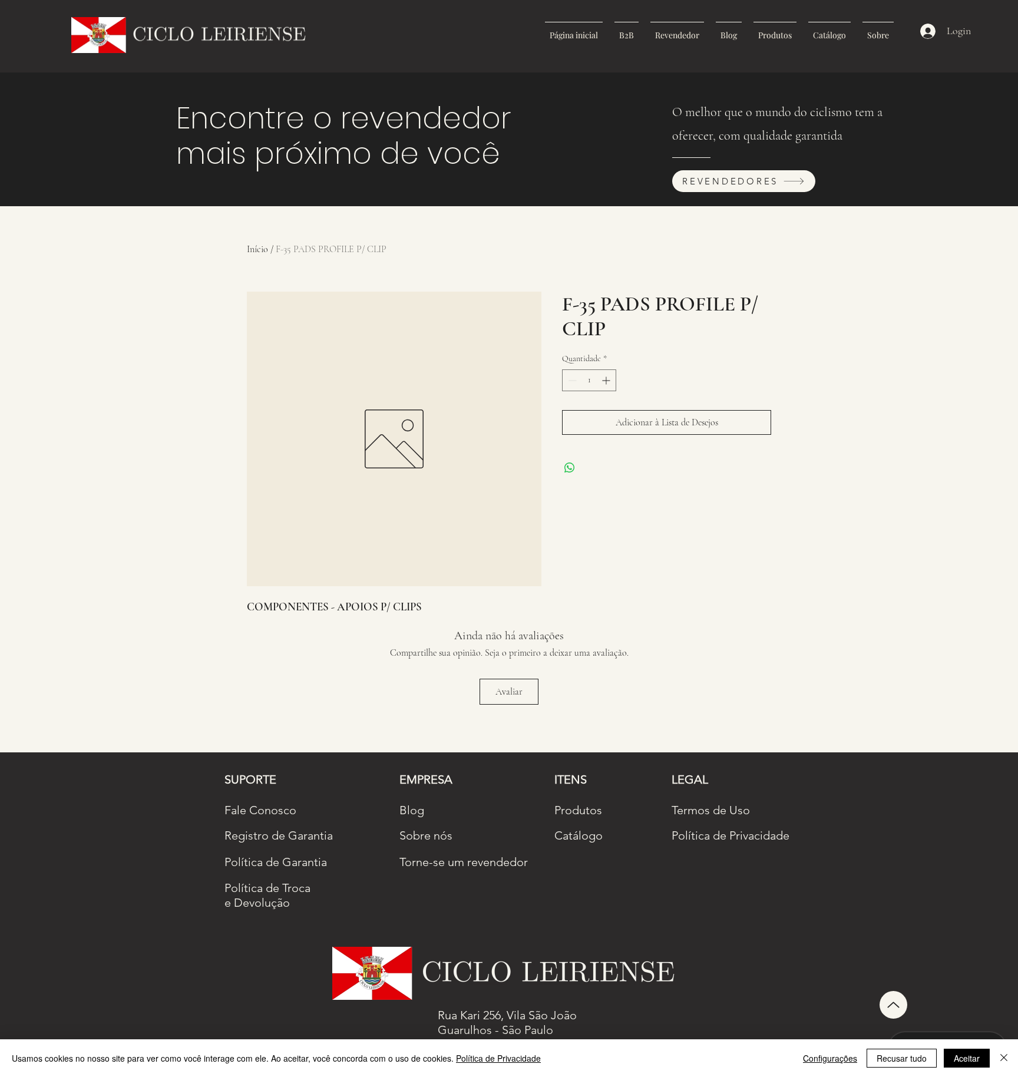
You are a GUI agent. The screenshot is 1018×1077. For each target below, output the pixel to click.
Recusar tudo (902, 1058)
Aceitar (967, 1058)
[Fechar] (1004, 1058)
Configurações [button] (830, 1058)
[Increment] (607, 380)
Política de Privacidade (498, 1058)
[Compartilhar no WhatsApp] (570, 468)
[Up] (893, 1005)
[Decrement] (571, 380)
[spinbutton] (589, 380)
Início (257, 249)
